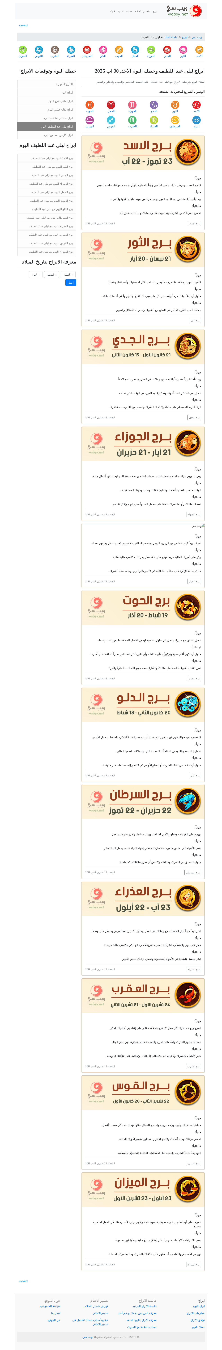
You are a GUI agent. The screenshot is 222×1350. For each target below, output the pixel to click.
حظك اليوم (198, 1327)
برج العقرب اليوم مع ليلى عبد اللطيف (51, 234)
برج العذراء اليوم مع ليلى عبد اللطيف (51, 226)
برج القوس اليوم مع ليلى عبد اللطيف (51, 243)
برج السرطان (192, 872)
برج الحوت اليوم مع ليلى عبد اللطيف (51, 200)
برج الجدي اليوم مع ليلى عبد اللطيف (52, 175)
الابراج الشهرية (64, 84)
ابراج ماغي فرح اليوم (60, 101)
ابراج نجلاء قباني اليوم (60, 109)
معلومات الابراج (196, 1313)
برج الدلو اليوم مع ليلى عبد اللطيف (52, 209)
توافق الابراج (197, 1320)
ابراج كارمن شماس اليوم (58, 135)
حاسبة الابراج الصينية (145, 1306)
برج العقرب (193, 1066)
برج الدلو (195, 775)
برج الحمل (194, 581)
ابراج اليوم (67, 92)
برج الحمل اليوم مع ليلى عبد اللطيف (52, 192)
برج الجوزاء (193, 514)
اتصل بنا (55, 1313)
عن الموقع (54, 1320)
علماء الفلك (171, 37)
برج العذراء (193, 969)
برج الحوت (194, 678)
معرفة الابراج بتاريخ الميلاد (141, 1320)
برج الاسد (194, 223)
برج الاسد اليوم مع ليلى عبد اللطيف (52, 158)
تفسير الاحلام (142, 11)
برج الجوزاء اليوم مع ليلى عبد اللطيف (51, 183)
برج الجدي (194, 417)
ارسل (71, 282)
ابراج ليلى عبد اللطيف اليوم (57, 126)
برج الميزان (193, 1264)
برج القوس (193, 1163)
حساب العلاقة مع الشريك (142, 1327)
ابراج (155, 11)
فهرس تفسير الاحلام (96, 1306)
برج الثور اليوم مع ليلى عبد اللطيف (52, 166)
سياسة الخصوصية (50, 1306)
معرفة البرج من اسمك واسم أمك (137, 1313)
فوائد (112, 11)
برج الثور (195, 320)
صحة (129, 11)
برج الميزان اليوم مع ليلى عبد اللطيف (51, 251)
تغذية (120, 11)
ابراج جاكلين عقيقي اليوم (58, 118)
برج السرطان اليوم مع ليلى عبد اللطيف (50, 217)
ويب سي (197, 37)
